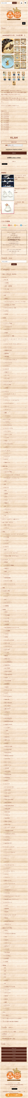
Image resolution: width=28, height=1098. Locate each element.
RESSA (6, 918)
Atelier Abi (7, 699)
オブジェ (7, 527)
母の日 (6, 995)
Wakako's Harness (9, 755)
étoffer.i (6, 780)
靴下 (6, 549)
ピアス (6, 397)
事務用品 (7, 353)
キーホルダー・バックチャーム (12, 478)
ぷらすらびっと (8, 646)
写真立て (7, 568)
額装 (6, 571)
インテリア (5, 559)
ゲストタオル (8, 431)
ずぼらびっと (8, 924)
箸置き (6, 298)
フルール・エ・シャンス (10, 914)
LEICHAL (7, 624)
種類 (6, 145)
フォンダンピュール (9, 865)
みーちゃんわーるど (9, 786)
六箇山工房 (7, 808)
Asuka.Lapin (7, 824)
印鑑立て (7, 503)
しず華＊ (7, 730)
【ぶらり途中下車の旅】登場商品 (10, 1021)
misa (6, 936)
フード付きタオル (9, 443)
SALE (4, 1012)
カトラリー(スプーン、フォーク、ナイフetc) (15, 301)
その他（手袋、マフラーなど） (12, 556)
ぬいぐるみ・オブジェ (8, 522)
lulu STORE (7, 668)
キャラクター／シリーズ (8, 846)
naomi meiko (8, 771)
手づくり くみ (8, 690)
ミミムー (7, 886)
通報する (14, 161)
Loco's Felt (7, 758)
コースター (7, 292)
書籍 (4, 587)
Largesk (6, 687)
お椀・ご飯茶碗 (8, 286)
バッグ (6, 453)
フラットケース (8, 362)
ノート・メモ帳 (8, 323)
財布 (6, 490)
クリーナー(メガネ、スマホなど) (12, 474)
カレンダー (7, 375)
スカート (7, 546)
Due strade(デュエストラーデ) (12, 627)
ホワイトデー (8, 992)
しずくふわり (8, 793)
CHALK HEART (8, 671)
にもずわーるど (8, 749)
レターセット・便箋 (9, 336)
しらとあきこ (8, 727)
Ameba (14, 1057)
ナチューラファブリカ (10, 883)
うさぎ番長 (7, 615)
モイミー (7, 858)
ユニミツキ (7, 783)
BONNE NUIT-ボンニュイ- (11, 889)
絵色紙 (6, 332)
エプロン (7, 311)
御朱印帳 (7, 356)
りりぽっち (7, 815)
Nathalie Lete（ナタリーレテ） (12, 899)
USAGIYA (7, 737)
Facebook (14, 1051)
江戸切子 (7, 958)
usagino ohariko (8, 724)
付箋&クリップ (8, 372)
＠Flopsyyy (7, 777)
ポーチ (6, 459)
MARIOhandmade (9, 721)
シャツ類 (7, 537)
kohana (7, 743)
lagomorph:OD (8, 843)
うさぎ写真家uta (8, 662)
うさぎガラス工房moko (10, 933)
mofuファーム (8, 765)
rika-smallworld (8, 718)
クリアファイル (8, 326)
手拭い (6, 440)
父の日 (6, 999)
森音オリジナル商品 (7, 928)
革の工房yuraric (8, 702)
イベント (7, 1008)
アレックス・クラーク (10, 827)
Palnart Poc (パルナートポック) (12, 896)
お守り (6, 496)
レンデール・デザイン (10, 871)
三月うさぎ (7, 643)
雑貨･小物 (5, 466)
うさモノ (7, 633)
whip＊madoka (8, 802)
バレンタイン (8, 989)
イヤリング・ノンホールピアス (12, 400)
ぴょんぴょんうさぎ (9, 640)
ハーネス (7, 593)
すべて (4, 225)
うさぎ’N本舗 (8, 680)
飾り (6, 599)
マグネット (7, 365)
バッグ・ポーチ (6, 450)
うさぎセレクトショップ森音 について (13, 1031)
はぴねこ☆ (7, 711)
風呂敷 (6, 493)
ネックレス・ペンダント (10, 393)
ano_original (7, 705)
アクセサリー (6, 391)
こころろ (7, 733)
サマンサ (7, 715)
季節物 (4, 965)
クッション (7, 574)
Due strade (7, 952)
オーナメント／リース (10, 584)
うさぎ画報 (7, 630)
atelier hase (7, 811)
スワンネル (7, 893)
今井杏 (6, 637)
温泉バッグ (7, 462)
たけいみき (7, 649)
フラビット (7, 877)
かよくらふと (8, 761)
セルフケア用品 (8, 471)
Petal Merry (7, 840)
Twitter (14, 1054)
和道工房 (7, 796)
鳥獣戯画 (7, 908)
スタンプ (7, 369)
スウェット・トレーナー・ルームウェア (14, 534)
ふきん (6, 446)
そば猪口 (7, 282)
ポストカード (8, 329)
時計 (6, 481)
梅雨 (6, 1002)
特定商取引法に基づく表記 (9, 1038)
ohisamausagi (8, 774)
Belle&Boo (7, 683)
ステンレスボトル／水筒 (10, 307)
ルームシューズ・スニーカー (11, 552)
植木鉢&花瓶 (7, 577)
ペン (6, 320)
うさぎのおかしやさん (10, 833)
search (14, 2)
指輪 (6, 412)
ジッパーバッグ (8, 381)
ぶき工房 (7, 621)
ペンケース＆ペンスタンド (11, 359)
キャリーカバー (8, 602)
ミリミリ (7, 855)
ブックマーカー (8, 347)
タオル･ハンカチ (7, 419)
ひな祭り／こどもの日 (10, 986)
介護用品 (7, 605)
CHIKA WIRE (8, 790)
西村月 (6, 655)
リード (6, 596)
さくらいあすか (8, 696)
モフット (7, 861)
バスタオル (7, 422)
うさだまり (7, 836)
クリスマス (7, 1005)
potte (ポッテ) (8, 880)
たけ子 (6, 693)
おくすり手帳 (8, 384)
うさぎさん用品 (6, 590)
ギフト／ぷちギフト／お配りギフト (11, 519)
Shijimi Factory (8, 821)
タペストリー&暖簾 (9, 565)
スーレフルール (8, 902)
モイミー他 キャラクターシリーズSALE (12, 1018)
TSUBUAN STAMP (9, 830)
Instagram (14, 1060)
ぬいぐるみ (7, 524)
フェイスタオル (8, 425)
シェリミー (7, 868)
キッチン (5, 277)
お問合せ (5, 1034)
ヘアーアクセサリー (9, 403)
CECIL (6, 612)
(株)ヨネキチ (8, 708)
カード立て (7, 378)
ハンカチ (7, 437)
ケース (6, 468)
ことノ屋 (7, 618)
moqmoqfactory (8, 674)
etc (5, 515)
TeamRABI (7, 818)
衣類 (4, 531)
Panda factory (8, 752)
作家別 (4, 609)
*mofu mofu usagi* (9, 799)
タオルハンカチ (8, 434)
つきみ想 (7, 768)
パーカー (7, 540)
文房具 (4, 317)
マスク (6, 500)
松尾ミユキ (7, 658)
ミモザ (6, 905)
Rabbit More (7, 665)
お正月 (6, 980)
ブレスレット (8, 409)
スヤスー (7, 874)
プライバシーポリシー (8, 1036)
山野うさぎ (7, 740)
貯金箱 (6, 562)
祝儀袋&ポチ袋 (8, 350)
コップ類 (7, 289)
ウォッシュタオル (9, 428)
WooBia (6, 911)
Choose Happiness (9, 921)
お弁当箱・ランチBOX (10, 304)
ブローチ (7, 406)
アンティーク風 (8, 580)
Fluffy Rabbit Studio (9, 805)
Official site (14, 1048)
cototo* (6, 677)
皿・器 (6, 279)
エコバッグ (7, 456)
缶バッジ (7, 487)
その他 (6, 314)
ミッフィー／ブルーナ (10, 852)
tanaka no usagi (8, 746)
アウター (7, 543)
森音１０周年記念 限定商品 (9, 274)
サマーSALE (5, 1015)
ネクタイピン (8, 415)
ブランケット (8, 509)
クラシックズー (8, 849)
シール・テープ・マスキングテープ (13, 344)
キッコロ (7, 652)
